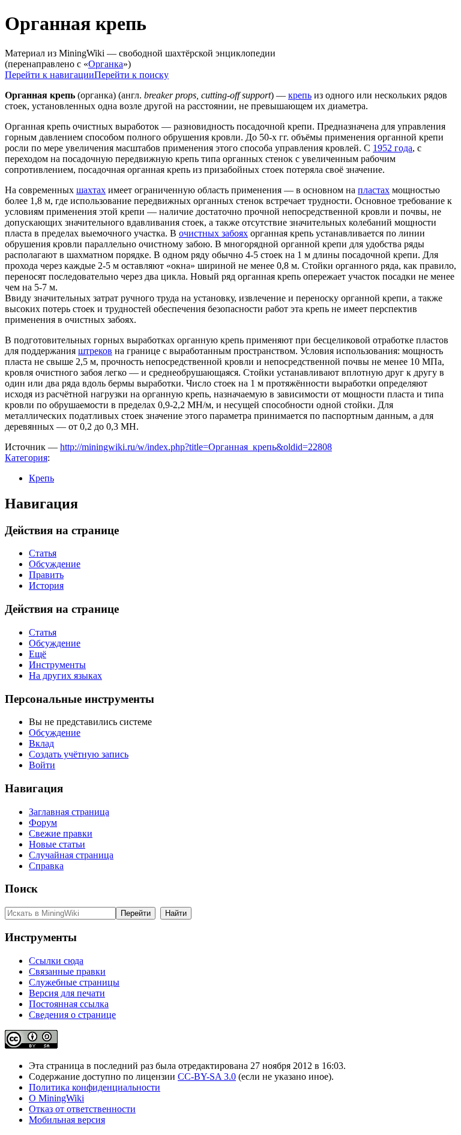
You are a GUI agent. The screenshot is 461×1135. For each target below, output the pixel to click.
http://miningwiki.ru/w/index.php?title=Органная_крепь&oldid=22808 (196, 447)
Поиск (21, 888)
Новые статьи (57, 844)
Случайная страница (71, 855)
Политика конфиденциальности (94, 1087)
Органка (105, 64)
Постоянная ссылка (69, 1004)
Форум (43, 822)
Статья (42, 553)
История (46, 585)
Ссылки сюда (56, 961)
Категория (26, 458)
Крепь (41, 478)
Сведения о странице (72, 1015)
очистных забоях (213, 233)
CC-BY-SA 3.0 (207, 1076)
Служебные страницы (74, 982)
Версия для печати (67, 993)
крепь (300, 95)
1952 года (392, 148)
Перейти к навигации (49, 75)
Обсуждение (54, 564)
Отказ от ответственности (82, 1109)
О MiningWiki (56, 1098)
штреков (95, 351)
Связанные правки (67, 971)
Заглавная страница (69, 812)
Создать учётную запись (78, 754)
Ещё (37, 654)
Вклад (41, 743)
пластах (374, 190)
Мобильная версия (67, 1120)
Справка (46, 866)
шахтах (91, 190)
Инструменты (57, 665)
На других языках (65, 675)
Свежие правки (60, 833)
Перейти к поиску (131, 75)
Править (46, 575)
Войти (42, 765)
